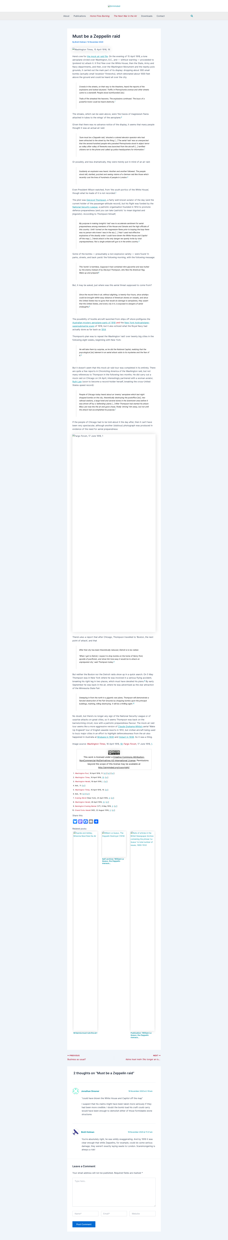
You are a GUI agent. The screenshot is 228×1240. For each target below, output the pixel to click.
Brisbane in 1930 (105, 737)
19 (121, 744)
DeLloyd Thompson (96, 200)
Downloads (146, 16)
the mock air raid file (97, 56)
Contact (161, 16)
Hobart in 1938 (126, 737)
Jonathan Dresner (90, 1091)
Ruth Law (77, 381)
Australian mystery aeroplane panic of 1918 (94, 322)
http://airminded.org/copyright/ (113, 767)
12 (104, 802)
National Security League (85, 207)
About (66, 16)
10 (133, 703)
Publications (80, 16)
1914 (103, 329)
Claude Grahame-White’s (130, 726)
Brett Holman (87, 1132)
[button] (192, 16)
